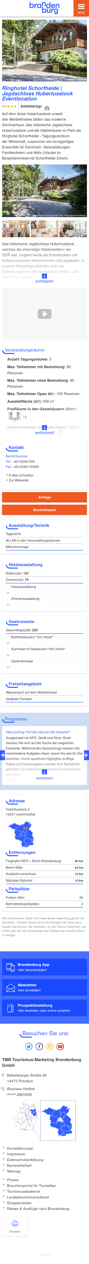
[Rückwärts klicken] (2, 755)
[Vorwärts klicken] (86, 755)
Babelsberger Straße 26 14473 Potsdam (27, 1077)
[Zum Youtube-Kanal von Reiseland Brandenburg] (60, 1046)
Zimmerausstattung (25, 598)
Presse (13, 1179)
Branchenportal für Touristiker (31, 1185)
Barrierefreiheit (19, 1165)
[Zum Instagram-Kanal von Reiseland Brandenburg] (49, 1046)
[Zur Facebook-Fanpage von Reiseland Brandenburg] (39, 1046)
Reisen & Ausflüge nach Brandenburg (38, 1208)
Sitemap (14, 1171)
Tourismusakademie (23, 1191)
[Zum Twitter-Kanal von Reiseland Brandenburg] (29, 1046)
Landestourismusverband (28, 1196)
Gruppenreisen (19, 1202)
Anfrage (44, 497)
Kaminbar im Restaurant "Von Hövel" (38, 648)
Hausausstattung (23, 586)
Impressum (16, 1153)
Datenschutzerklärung (25, 1159)
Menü (81, 12)
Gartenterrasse (22, 661)
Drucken (14, 1231)
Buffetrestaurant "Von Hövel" (32, 637)
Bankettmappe (44, 509)
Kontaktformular (20, 1148)
